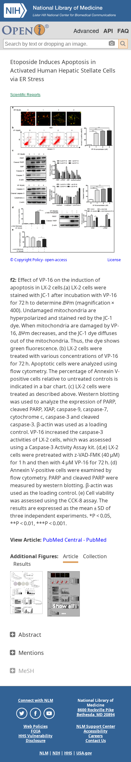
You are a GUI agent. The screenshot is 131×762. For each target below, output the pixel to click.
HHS (68, 753)
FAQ (123, 31)
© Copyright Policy (26, 259)
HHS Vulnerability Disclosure (35, 738)
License (114, 259)
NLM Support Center (95, 726)
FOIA (35, 731)
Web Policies (36, 726)
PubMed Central (62, 539)
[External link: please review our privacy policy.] (21, 713)
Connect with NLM (35, 700)
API (108, 31)
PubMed (96, 539)
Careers (95, 736)
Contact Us (96, 740)
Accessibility (95, 731)
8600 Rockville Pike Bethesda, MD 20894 (96, 712)
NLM (43, 753)
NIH (56, 753)
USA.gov (84, 753)
